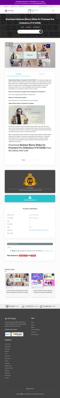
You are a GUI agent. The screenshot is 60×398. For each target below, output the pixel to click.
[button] (57, 282)
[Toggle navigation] (53, 10)
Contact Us (14, 6)
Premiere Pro (45, 230)
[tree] (30, 251)
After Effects (36, 27)
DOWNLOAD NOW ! (30, 200)
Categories (28, 27)
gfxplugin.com (23, 255)
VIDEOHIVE (38, 230)
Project (8, 287)
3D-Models (7, 363)
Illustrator (7, 351)
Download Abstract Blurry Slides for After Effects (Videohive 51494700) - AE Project (17, 291)
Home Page (10, 233)
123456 (33, 255)
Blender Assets (8, 365)
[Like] (10, 44)
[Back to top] (56, 394)
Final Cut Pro (8, 358)
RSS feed (21, 6)
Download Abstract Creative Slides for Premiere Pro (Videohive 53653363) (43, 291)
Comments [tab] (41, 74)
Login (41, 6)
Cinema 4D (7, 356)
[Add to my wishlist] (7, 44)
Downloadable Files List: (13, 244)
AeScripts (7, 370)
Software (7, 377)
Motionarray (7, 375)
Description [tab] (19, 74)
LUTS (6, 353)
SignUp (45, 6)
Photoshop (7, 349)
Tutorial (6, 361)
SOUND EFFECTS (9, 368)
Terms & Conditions (35, 329)
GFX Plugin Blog (34, 334)
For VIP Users (30, 189)
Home (7, 6)
